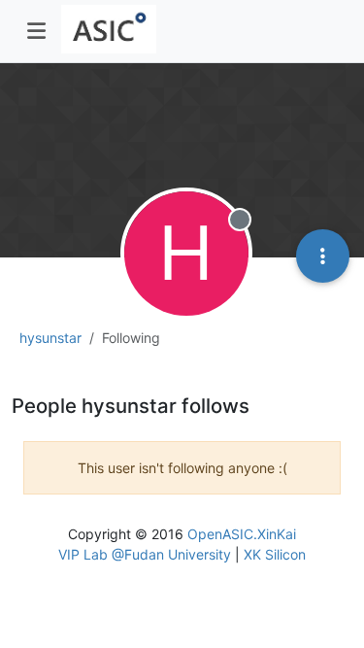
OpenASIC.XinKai (241, 534)
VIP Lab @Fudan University (144, 554)
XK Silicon (275, 554)
